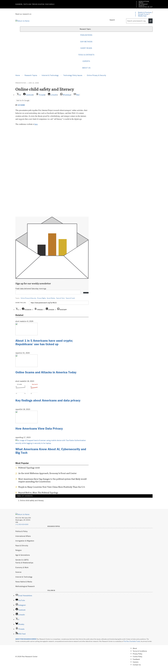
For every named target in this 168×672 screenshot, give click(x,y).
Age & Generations (22, 555)
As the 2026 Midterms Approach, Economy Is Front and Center (47, 473)
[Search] (150, 20)
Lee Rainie (21, 105)
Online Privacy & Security (28, 298)
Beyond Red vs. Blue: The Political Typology (38, 492)
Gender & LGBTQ (21, 560)
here (36, 124)
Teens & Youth (70, 298)
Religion (18, 550)
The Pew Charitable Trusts (132, 641)
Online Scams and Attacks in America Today (45, 372)
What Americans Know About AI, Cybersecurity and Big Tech (50, 451)
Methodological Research (25, 586)
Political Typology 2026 (29, 467)
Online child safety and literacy (32, 500)
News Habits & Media (23, 581)
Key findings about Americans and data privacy (47, 400)
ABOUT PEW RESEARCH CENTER (25, 639)
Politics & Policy (21, 531)
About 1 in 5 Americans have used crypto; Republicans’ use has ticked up (44, 342)
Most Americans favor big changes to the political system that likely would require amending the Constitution (52, 480)
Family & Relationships (24, 562)
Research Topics (85, 29)
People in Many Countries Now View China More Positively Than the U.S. (51, 487)
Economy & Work (21, 567)
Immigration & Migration (24, 541)
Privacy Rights (41, 298)
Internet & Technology (23, 577)
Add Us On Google (22, 100)
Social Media (51, 298)
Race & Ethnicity (21, 545)
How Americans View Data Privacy (39, 428)
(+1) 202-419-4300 (21, 524)
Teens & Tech (60, 298)
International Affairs (23, 536)
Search (112, 20)
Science (18, 572)
